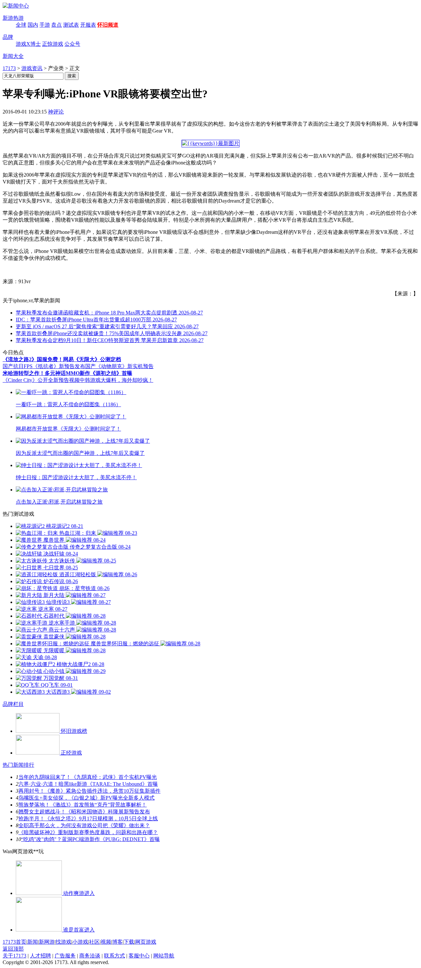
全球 (21, 25)
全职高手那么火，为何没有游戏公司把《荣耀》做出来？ (84, 825)
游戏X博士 (28, 44)
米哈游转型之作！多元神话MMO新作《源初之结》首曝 (67, 373)
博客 (117, 942)
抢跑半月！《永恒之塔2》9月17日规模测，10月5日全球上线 (88, 818)
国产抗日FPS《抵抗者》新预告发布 (44, 366)
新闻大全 (13, 56)
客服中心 (139, 955)
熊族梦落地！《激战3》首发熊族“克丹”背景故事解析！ (82, 804)
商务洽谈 (89, 955)
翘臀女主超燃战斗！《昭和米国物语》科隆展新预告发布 (84, 811)
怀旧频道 (107, 25)
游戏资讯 (31, 68)
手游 (44, 25)
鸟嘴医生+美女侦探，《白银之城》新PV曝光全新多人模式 (86, 798)
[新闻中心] (16, 6)
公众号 (72, 44)
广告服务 (65, 955)
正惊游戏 (52, 44)
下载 (129, 942)
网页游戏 (145, 942)
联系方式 (114, 955)
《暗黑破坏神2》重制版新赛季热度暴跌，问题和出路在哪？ (88, 832)
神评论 (56, 111)
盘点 (56, 25)
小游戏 (80, 942)
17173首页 (14, 942)
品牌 (8, 37)
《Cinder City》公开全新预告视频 (41, 380)
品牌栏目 (13, 704)
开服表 (88, 25)
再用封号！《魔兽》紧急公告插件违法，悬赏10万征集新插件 (89, 791)
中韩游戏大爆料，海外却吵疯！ (116, 380)
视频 (106, 942)
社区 (94, 942)
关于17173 (14, 955)
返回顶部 (13, 949)
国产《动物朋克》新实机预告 (119, 366)
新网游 (47, 942)
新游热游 (13, 18)
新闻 (32, 942)
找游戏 (63, 942)
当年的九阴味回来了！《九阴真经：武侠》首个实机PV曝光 (87, 777)
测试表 (71, 25)
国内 (33, 25)
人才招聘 (40, 955)
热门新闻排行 (18, 765)
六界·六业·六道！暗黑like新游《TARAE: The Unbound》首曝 (88, 784)
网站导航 (163, 955)
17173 (9, 68)
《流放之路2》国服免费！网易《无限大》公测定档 (62, 359)
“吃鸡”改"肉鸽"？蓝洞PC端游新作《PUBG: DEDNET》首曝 (90, 839)
